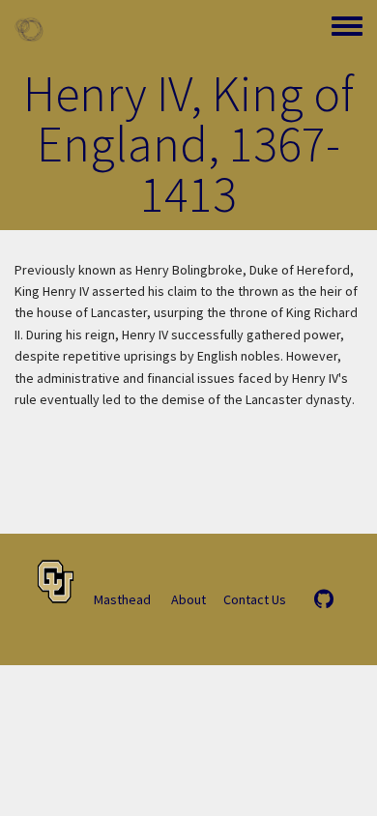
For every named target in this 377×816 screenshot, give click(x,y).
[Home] (29, 29)
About (188, 599)
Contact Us (254, 599)
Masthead (122, 599)
